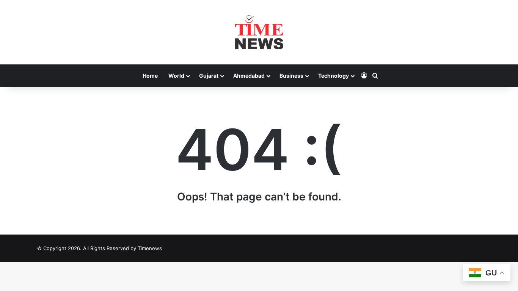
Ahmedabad (249, 75)
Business (291, 75)
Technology (333, 75)
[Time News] (259, 32)
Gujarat (208, 75)
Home (150, 75)
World (176, 75)
